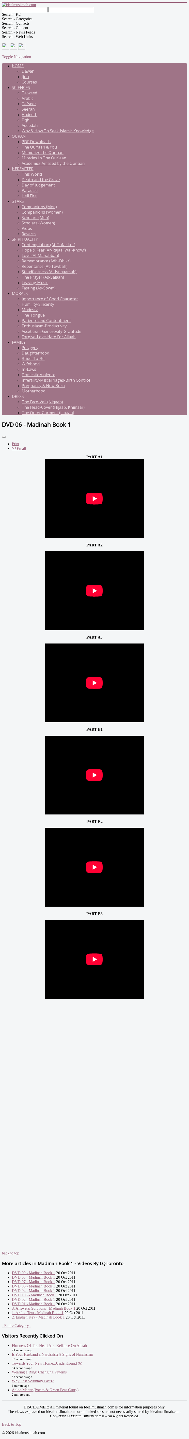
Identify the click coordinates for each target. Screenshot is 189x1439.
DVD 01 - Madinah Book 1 (33, 1304)
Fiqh (25, 120)
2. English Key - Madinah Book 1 (38, 1317)
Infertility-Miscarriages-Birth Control (56, 380)
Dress (18, 396)
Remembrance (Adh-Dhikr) (46, 261)
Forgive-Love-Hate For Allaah (49, 336)
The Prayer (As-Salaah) (43, 277)
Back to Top (11, 1424)
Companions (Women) (42, 212)
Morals (20, 293)
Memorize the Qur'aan (42, 152)
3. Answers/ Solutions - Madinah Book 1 (43, 1308)
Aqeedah (30, 125)
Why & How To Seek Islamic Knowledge (58, 131)
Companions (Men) (39, 206)
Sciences (21, 87)
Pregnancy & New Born (43, 385)
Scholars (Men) (35, 217)
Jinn (25, 76)
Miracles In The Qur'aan (44, 158)
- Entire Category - (16, 1325)
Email (21, 448)
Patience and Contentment (46, 320)
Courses (29, 82)
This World (32, 174)
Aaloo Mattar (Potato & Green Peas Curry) (45, 1390)
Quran (19, 136)
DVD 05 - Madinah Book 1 (33, 1286)
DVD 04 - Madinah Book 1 (33, 1290)
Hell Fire (29, 196)
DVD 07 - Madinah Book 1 (33, 1282)
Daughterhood (35, 353)
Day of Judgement (38, 185)
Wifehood (31, 364)
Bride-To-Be (33, 358)
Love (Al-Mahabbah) (40, 255)
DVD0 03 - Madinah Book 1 (34, 1295)
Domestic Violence (38, 374)
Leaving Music (35, 282)
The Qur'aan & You (39, 147)
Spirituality (25, 239)
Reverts (29, 234)
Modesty (30, 309)
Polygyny (30, 347)
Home (18, 65)
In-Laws (29, 369)
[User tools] (4, 437)
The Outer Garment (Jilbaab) (48, 412)
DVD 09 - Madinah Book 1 (33, 1273)
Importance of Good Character (50, 299)
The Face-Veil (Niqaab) (42, 402)
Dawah (28, 71)
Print (15, 444)
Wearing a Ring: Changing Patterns (39, 1372)
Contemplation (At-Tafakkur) (48, 244)
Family (19, 342)
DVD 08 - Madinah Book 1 (33, 1277)
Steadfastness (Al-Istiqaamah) (49, 271)
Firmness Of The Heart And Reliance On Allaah (49, 1345)
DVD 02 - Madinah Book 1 (33, 1299)
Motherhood (33, 391)
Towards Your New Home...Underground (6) (47, 1363)
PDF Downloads (36, 141)
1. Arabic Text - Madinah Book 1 (37, 1313)
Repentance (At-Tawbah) (44, 266)
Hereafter (22, 168)
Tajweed (29, 93)
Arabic (27, 98)
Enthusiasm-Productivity (44, 326)
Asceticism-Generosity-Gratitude (51, 331)
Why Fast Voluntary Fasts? (33, 1381)
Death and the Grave (41, 179)
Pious (27, 228)
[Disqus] (94, 1061)
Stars (18, 201)
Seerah (28, 109)
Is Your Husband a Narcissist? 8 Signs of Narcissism (52, 1354)
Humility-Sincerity (38, 304)
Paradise (30, 190)
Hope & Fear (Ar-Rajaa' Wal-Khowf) (54, 250)
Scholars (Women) (38, 223)
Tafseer (29, 103)
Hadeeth (29, 114)
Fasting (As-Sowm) (39, 288)
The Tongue (33, 315)
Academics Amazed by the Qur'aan (53, 163)
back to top (10, 1253)
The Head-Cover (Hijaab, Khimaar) (53, 407)
